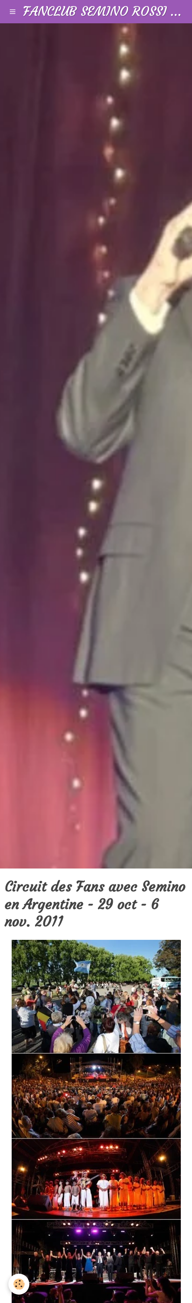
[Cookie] (18, 1284)
